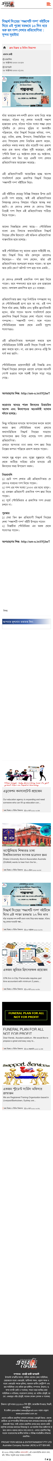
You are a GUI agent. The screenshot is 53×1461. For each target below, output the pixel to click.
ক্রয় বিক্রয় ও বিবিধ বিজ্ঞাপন (22, 47)
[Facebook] (45, 1459)
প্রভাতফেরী (24, 1452)
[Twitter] (47, 1459)
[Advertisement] (26, 578)
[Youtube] (50, 1459)
